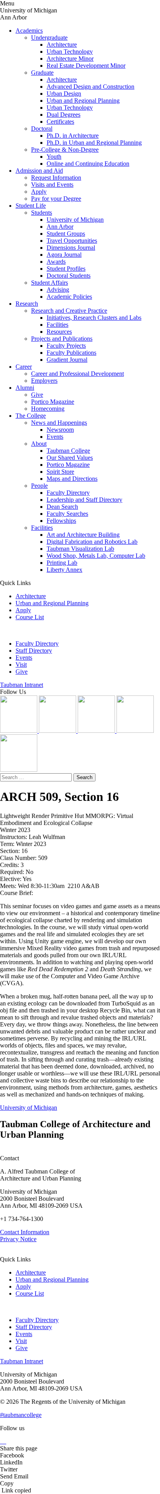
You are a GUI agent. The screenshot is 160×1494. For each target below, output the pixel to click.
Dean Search (62, 506)
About (39, 443)
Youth (54, 156)
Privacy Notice (18, 1239)
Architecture (62, 44)
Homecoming (47, 408)
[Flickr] (97, 730)
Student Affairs (49, 282)
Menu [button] (7, 3)
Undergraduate (49, 37)
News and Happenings (59, 422)
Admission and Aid (39, 170)
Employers (44, 380)
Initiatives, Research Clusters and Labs (94, 317)
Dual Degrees (63, 114)
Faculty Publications (71, 352)
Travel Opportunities (72, 240)
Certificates (60, 121)
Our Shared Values (70, 457)
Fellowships (61, 520)
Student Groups (66, 233)
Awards (56, 261)
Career (24, 366)
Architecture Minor (70, 58)
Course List (30, 617)
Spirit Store (60, 471)
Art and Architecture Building (83, 534)
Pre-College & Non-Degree (65, 149)
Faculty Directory (68, 492)
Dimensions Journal (71, 247)
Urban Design (64, 93)
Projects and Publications (61, 338)
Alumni (25, 387)
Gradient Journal (67, 359)
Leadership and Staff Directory (84, 499)
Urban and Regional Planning (83, 100)
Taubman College (68, 450)
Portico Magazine (52, 401)
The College (31, 415)
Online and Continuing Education (88, 163)
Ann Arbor (60, 226)
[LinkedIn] (58, 730)
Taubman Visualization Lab (80, 548)
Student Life (31, 205)
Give (37, 394)
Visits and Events (52, 184)
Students (41, 212)
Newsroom (60, 429)
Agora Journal (64, 254)
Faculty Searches (67, 513)
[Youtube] (135, 730)
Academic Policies (69, 296)
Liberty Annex (64, 569)
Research (27, 303)
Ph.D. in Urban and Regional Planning (94, 142)
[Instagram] (19, 730)
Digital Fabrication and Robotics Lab (92, 541)
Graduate (42, 72)
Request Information (56, 177)
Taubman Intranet (21, 684)
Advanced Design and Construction (90, 86)
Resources (59, 331)
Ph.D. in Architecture (73, 135)
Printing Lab (62, 562)
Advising (58, 289)
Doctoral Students (68, 275)
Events (55, 436)
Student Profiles (66, 268)
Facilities (57, 324)
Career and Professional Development (77, 373)
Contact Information (24, 1232)
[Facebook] (18, 769)
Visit (21, 664)
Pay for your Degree (56, 198)
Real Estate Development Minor (86, 65)
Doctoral (41, 128)
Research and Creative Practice (69, 310)
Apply (39, 191)
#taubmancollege (21, 1415)
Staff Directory (34, 650)
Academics (29, 30)
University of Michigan (75, 219)
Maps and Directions (72, 478)
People (39, 485)
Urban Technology (70, 51)
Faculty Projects (66, 345)
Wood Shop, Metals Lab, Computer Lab (96, 555)
